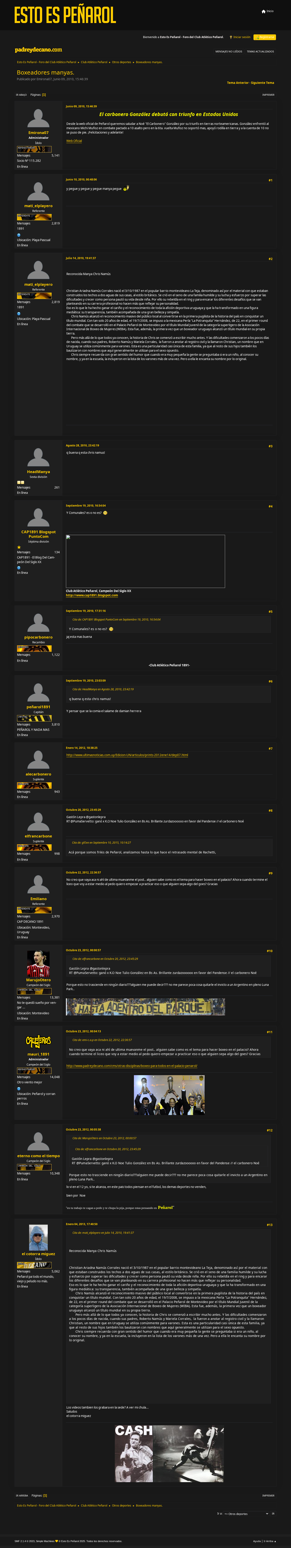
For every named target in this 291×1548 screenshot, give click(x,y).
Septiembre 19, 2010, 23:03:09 (86, 681)
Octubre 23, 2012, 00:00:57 (83, 950)
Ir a (219, 1513)
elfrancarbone (38, 836)
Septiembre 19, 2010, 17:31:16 (86, 611)
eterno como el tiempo (38, 1155)
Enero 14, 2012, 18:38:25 (82, 748)
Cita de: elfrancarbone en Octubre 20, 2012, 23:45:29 (105, 959)
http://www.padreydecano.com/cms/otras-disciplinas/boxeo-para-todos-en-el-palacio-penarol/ (131, 1066)
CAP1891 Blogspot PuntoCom (38, 534)
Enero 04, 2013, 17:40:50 (82, 1224)
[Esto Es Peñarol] (19, 1088)
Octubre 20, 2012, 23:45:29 (83, 810)
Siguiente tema (262, 83)
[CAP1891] (19, 567)
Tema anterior (238, 83)
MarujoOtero (38, 979)
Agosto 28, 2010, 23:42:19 (82, 445)
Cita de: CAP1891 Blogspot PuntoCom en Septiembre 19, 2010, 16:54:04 (117, 619)
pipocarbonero (38, 637)
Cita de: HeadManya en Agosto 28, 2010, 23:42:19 (103, 689)
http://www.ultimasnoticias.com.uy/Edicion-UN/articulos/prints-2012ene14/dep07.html (127, 755)
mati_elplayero (38, 205)
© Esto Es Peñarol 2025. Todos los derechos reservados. (90, 1541)
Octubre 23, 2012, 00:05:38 (83, 1129)
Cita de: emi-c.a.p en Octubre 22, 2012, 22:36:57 (102, 1040)
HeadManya (38, 471)
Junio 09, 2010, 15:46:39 (81, 106)
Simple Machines (45, 1541)
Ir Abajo (21, 94)
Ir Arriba (22, 1495)
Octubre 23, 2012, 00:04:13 (83, 1031)
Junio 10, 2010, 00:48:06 (81, 179)
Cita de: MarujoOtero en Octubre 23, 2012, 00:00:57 (104, 1138)
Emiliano (38, 898)
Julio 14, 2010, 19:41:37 (81, 258)
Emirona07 (38, 132)
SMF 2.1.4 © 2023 (25, 1541)
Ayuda (257, 1541)
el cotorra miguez (38, 1253)
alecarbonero (38, 774)
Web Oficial (74, 141)
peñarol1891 (38, 706)
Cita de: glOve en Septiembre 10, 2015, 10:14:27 (101, 843)
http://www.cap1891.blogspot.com (92, 595)
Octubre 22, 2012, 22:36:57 (83, 872)
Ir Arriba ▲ (270, 1541)
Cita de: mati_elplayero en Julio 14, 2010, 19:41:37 (103, 1233)
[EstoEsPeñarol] (19, 234)
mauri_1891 (39, 1054)
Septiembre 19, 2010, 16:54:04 (86, 505)
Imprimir (268, 94)
